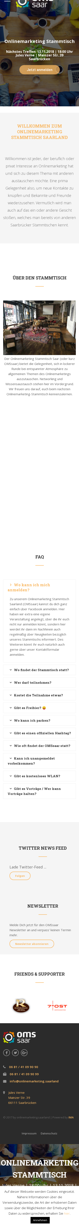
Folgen (20, 876)
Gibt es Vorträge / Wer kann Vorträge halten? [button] (34, 791)
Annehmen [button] (40, 1220)
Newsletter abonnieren (31, 944)
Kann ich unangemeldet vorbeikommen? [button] (31, 760)
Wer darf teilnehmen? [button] (32, 682)
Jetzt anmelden (39, 70)
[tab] (39, 587)
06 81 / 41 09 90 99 (24, 1074)
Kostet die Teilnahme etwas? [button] (38, 695)
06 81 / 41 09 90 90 (23, 1067)
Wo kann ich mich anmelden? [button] (29, 587)
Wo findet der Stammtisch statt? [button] (41, 670)
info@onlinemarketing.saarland (34, 1081)
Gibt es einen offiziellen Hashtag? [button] (42, 733)
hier (67, 1213)
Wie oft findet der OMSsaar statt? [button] (42, 746)
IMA (71, 1117)
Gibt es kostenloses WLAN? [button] (37, 776)
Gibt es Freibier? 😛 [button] (30, 708)
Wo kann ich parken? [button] (32, 720)
